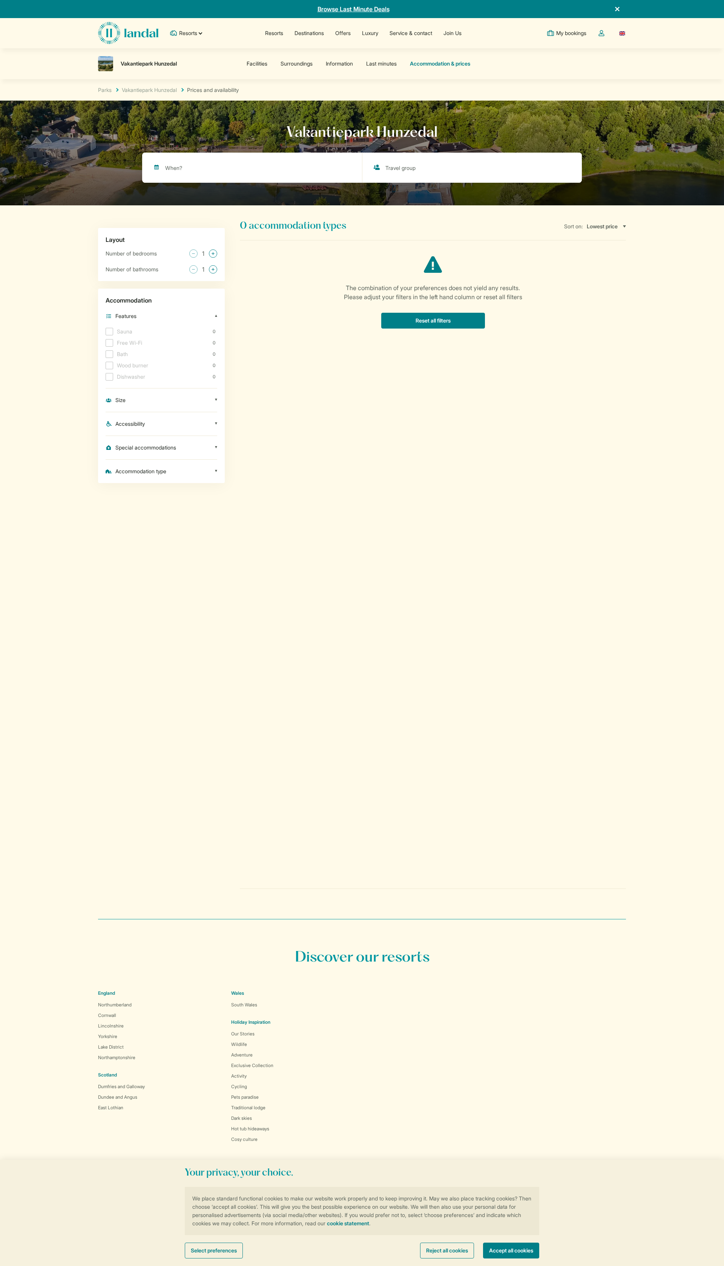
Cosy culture (244, 1139)
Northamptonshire (116, 1057)
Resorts (274, 33)
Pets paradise (245, 1097)
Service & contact (411, 33)
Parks (105, 90)
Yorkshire (107, 1036)
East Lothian (110, 1107)
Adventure (242, 1055)
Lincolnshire (111, 1026)
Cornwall (107, 1015)
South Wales (244, 1005)
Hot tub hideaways (250, 1128)
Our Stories (243, 1034)
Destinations (309, 33)
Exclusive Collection (252, 1065)
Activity (239, 1076)
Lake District (111, 1047)
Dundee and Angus (117, 1097)
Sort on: (573, 226)
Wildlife (239, 1044)
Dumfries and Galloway (121, 1086)
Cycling (239, 1086)
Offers (343, 33)
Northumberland (115, 1005)
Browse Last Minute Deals (354, 9)
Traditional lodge (248, 1107)
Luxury (370, 33)
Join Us (452, 33)
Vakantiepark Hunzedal (149, 90)
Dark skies (241, 1118)
